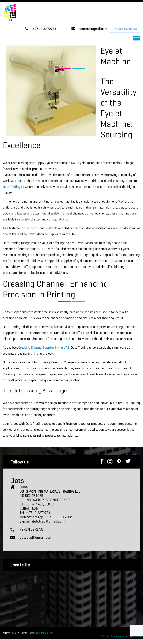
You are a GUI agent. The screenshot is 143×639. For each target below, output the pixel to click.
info (51, 633)
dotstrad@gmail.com (93, 29)
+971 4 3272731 (44, 29)
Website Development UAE (115, 636)
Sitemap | (44, 633)
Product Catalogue (125, 29)
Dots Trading (11, 187)
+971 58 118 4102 (58, 517)
